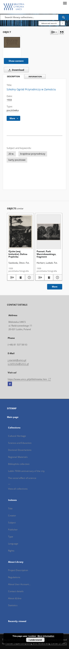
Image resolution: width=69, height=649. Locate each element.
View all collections (18, 488)
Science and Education (20, 442)
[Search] (63, 17)
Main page (13, 417)
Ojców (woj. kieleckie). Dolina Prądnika (17, 254)
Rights (11, 550)
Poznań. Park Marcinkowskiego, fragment (46, 254)
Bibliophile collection (19, 464)
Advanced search (49, 23)
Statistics (12, 605)
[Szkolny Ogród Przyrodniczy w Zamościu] (12, 42)
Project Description (18, 570)
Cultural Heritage (17, 435)
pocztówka (13, 110)
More (54, 286)
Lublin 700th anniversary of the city (26, 471)
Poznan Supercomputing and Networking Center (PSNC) (36, 643)
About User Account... (19, 584)
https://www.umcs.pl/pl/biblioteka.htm (28, 379)
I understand (35, 639)
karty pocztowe (16, 159)
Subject (12, 522)
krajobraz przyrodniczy (32, 153)
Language (13, 543)
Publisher (13, 529)
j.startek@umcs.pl (17, 360)
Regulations (14, 577)
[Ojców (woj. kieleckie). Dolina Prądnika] (20, 232)
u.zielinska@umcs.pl (18, 363)
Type (10, 536)
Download (17, 69)
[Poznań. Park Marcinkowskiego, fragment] (49, 232)
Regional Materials (18, 457)
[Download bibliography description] (11, 277)
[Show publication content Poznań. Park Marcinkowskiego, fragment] (49, 277)
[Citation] (61, 32)
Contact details (16, 591)
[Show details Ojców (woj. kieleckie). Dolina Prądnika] (29, 277)
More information (46, 636)
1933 (9, 99)
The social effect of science (22, 478)
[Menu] (64, 3)
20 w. (11, 153)
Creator (12, 515)
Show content (16, 60)
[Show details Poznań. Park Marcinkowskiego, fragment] (57, 277)
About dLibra (14, 598)
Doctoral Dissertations (20, 450)
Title (10, 508)
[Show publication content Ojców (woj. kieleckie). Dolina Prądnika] (20, 277)
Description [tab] (13, 76)
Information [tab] (35, 76)
